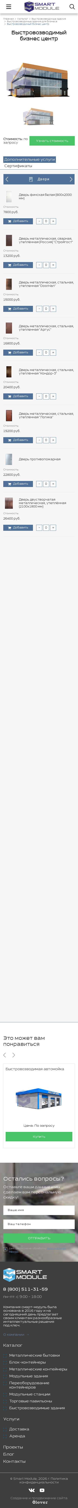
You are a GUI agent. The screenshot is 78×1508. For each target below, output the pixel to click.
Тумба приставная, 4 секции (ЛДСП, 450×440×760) (42, 941)
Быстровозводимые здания (37, 1408)
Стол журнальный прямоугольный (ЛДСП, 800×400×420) (37, 591)
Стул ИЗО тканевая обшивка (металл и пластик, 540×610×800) (45, 809)
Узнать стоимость (52, 141)
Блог (8, 1454)
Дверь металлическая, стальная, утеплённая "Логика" (46, 415)
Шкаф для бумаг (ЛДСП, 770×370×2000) (38, 984)
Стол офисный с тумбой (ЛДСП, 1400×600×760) (44, 722)
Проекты (13, 1447)
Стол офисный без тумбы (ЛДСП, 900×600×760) (45, 678)
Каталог (13, 1345)
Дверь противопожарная (39, 459)
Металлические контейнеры (38, 1369)
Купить (39, 1137)
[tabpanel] (39, 596)
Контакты (14, 1461)
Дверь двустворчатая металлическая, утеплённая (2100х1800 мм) (42, 503)
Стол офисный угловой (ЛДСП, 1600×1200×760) (44, 765)
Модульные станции (29, 1394)
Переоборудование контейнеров (29, 1385)
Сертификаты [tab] (18, 166)
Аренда (17, 1436)
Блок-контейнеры (27, 1362)
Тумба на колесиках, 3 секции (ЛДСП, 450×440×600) (43, 897)
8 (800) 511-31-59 (25, 1289)
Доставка (19, 1429)
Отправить (39, 1238)
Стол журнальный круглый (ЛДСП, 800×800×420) (46, 547)
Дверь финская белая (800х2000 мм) (45, 196)
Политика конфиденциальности (44, 1480)
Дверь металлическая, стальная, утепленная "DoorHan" (46, 284)
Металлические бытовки (34, 1355)
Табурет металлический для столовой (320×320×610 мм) (42, 853)
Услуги (11, 1419)
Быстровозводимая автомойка (35, 1069)
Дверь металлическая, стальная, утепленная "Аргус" (46, 328)
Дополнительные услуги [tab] (29, 159)
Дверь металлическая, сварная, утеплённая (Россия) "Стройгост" (46, 240)
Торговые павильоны (30, 1401)
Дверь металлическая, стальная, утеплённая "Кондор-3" (46, 371)
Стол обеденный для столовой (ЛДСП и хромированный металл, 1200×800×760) (46, 634)
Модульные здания (28, 1376)
